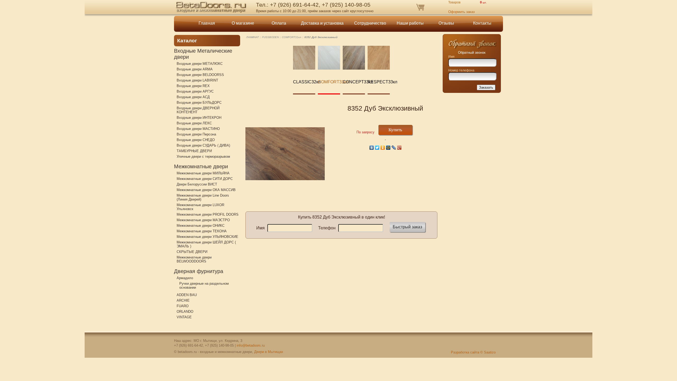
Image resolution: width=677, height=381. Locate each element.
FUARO (183, 306)
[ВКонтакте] (371, 147)
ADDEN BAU (187, 295)
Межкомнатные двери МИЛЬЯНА (203, 173)
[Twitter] (377, 147)
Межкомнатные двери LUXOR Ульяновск (200, 207)
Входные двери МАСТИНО (198, 129)
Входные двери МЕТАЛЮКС (200, 64)
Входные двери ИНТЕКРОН (199, 118)
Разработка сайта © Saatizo (473, 352)
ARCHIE (183, 300)
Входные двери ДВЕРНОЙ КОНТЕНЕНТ (198, 110)
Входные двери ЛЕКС (194, 123)
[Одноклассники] (383, 147)
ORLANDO (185, 312)
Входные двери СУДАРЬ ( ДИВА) (203, 145)
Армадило (185, 278)
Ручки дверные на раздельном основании (204, 285)
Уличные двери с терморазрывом (203, 156)
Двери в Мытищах (268, 352)
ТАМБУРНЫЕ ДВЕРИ (194, 151)
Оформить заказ (461, 12)
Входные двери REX (193, 86)
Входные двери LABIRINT (197, 80)
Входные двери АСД (193, 97)
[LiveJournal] (394, 147)
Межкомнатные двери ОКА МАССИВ (206, 190)
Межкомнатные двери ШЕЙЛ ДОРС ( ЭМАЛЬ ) (206, 244)
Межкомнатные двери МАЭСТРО (203, 220)
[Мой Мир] (388, 147)
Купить (395, 129)
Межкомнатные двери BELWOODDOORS (194, 259)
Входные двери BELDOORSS (200, 75)
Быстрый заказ (407, 227)
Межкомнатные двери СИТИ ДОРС (205, 179)
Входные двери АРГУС (195, 91)
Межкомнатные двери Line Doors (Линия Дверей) (203, 197)
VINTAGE (184, 317)
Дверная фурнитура (198, 271)
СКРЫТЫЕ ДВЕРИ (192, 252)
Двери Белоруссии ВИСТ (197, 184)
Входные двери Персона (196, 134)
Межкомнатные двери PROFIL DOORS (208, 214)
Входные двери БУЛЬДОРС (199, 103)
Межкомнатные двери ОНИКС (201, 226)
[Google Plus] (399, 147)
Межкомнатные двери (201, 166)
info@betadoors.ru (251, 345)
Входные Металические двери (203, 54)
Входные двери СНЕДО (196, 140)
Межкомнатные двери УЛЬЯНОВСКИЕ (207, 237)
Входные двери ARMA (195, 69)
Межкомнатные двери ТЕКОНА (202, 231)
